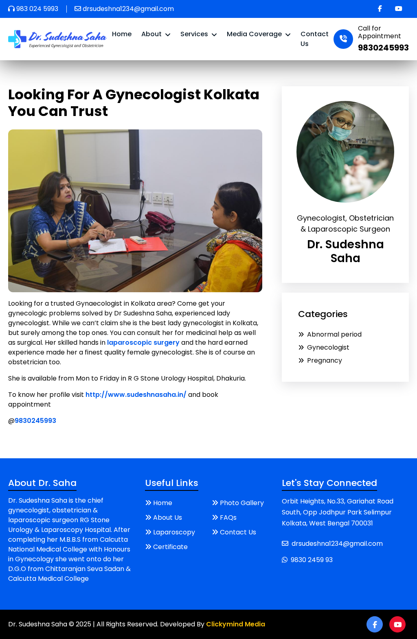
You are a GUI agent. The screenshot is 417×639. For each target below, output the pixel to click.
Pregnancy (324, 360)
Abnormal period (334, 334)
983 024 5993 (37, 8)
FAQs (228, 517)
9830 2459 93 (312, 560)
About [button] (152, 34)
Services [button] (195, 34)
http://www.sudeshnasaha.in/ (136, 394)
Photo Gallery (242, 503)
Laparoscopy (174, 532)
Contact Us (315, 38)
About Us (167, 517)
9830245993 (35, 420)
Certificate (170, 546)
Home (122, 34)
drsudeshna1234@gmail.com (128, 8)
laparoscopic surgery (143, 342)
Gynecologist (328, 347)
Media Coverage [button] (255, 34)
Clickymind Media (235, 624)
